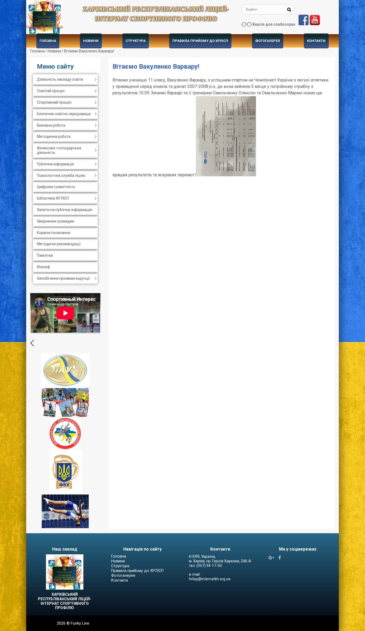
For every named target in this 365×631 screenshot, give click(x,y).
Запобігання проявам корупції (63, 278)
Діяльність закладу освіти (60, 79)
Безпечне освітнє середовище (64, 114)
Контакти (316, 41)
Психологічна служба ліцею (61, 175)
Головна (48, 41)
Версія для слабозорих (274, 24)
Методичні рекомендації (59, 244)
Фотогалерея (267, 41)
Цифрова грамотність (56, 187)
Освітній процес (51, 91)
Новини (91, 41)
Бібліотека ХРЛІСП (53, 198)
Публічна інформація (55, 164)
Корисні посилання (53, 233)
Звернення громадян (55, 221)
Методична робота (54, 136)
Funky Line (80, 623)
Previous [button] (32, 343)
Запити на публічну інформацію (64, 210)
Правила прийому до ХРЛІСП (200, 41)
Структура (136, 41)
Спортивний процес (54, 102)
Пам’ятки (45, 255)
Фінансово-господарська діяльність (59, 150)
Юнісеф (43, 267)
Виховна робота (51, 125)
